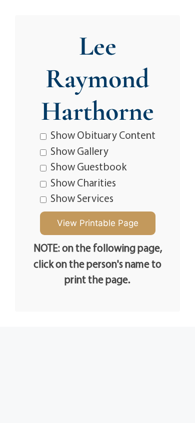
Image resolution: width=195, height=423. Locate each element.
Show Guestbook (88, 166)
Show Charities (83, 182)
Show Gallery (79, 150)
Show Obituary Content (103, 134)
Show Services (82, 197)
